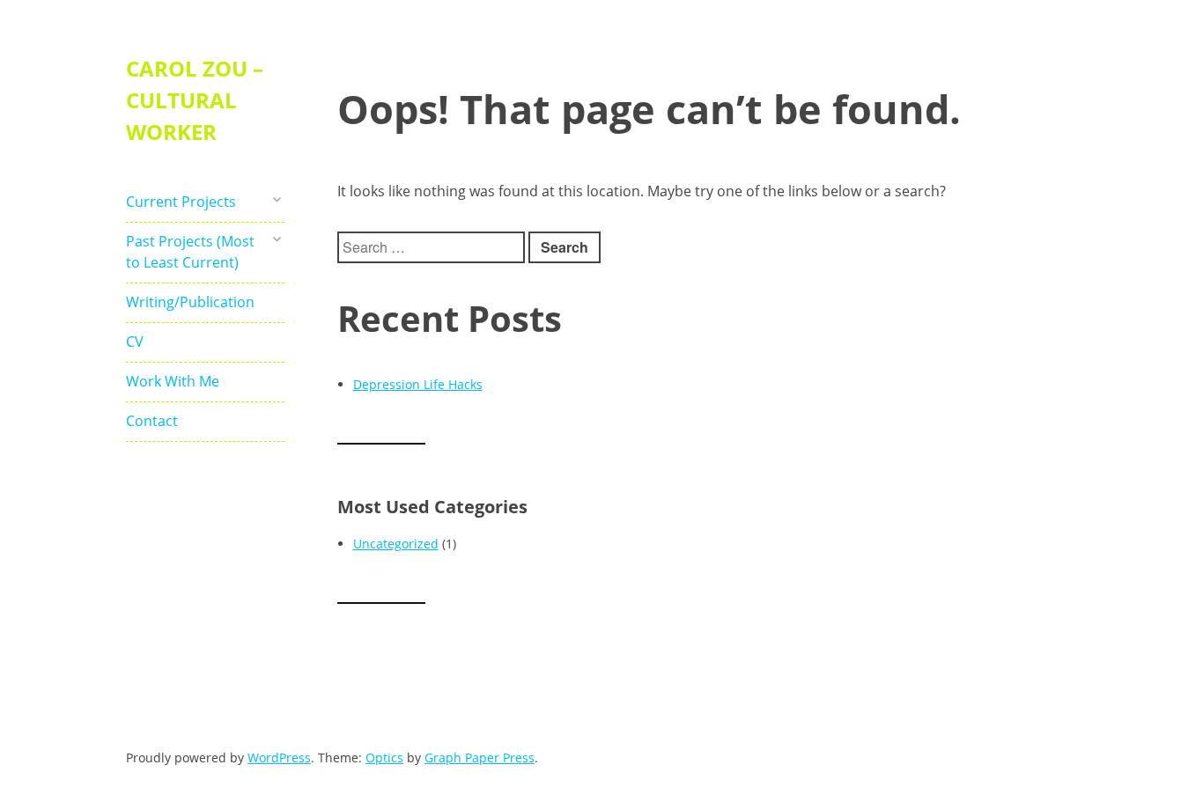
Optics (384, 757)
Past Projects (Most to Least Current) (190, 252)
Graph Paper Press (479, 757)
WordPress (279, 757)
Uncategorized (396, 543)
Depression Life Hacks (418, 384)
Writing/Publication (190, 302)
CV (135, 341)
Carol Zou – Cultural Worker (194, 100)
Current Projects (181, 201)
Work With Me (172, 381)
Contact (152, 420)
